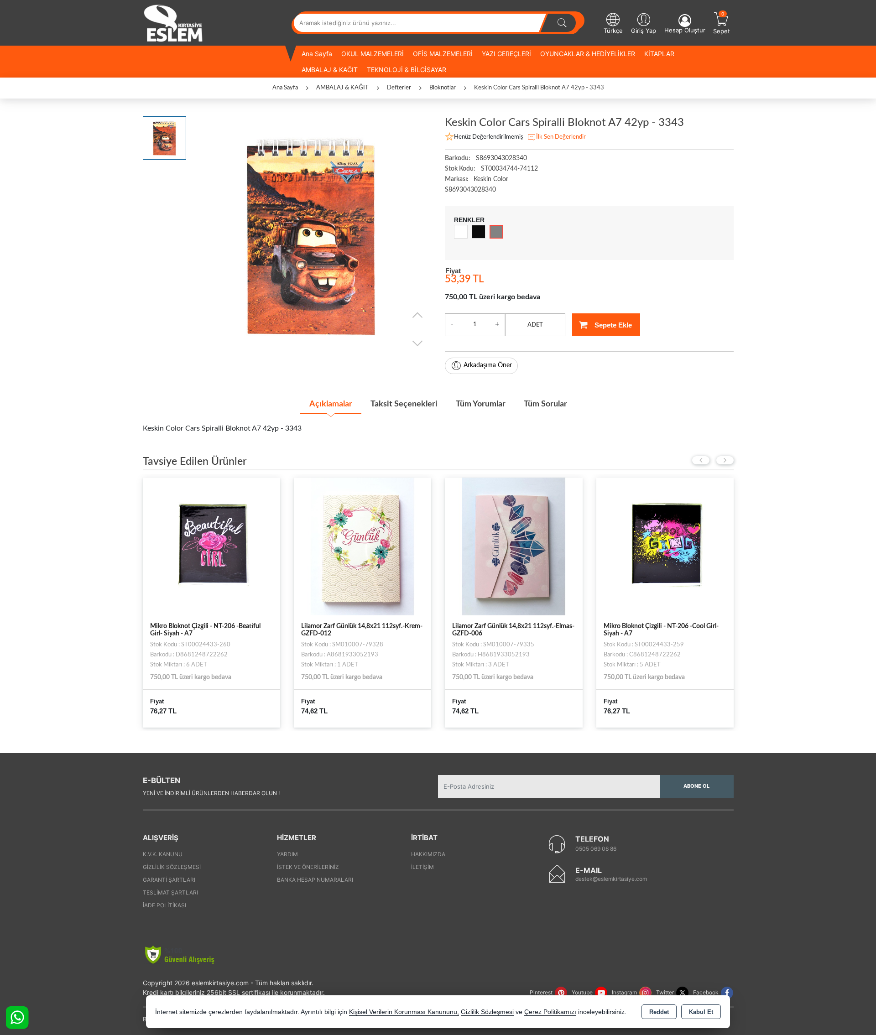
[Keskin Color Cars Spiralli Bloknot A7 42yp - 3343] (311, 236)
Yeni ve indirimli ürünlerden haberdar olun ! (211, 793)
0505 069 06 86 (595, 848)
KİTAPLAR (659, 53)
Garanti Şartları (169, 879)
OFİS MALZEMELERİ (443, 53)
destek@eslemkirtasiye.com (611, 878)
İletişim (422, 866)
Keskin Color (491, 179)
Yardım (287, 854)
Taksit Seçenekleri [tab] (404, 404)
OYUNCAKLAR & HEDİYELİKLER (587, 53)
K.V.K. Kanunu (162, 854)
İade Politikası (164, 905)
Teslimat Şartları (170, 892)
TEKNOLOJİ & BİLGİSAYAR (406, 69)
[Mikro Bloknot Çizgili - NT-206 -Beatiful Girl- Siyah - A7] (211, 546)
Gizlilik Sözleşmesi (172, 866)
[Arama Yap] (562, 23)
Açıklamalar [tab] (330, 404)
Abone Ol (696, 786)
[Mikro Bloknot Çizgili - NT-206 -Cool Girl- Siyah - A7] (665, 546)
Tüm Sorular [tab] (545, 404)
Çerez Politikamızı (550, 1012)
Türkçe (613, 30)
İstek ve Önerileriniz (308, 866)
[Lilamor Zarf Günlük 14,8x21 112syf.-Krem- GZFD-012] (362, 546)
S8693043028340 (470, 190)
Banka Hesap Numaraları (315, 879)
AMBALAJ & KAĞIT (330, 69)
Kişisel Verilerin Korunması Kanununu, (404, 1012)
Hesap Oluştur (684, 30)
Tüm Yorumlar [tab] (481, 404)
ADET (535, 325)
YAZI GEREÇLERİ (506, 53)
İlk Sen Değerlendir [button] (561, 137)
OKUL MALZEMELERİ (372, 53)
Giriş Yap (643, 30)
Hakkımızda (428, 854)
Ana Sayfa (317, 53)
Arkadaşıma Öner (488, 365)
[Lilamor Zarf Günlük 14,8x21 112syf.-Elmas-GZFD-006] (513, 546)
